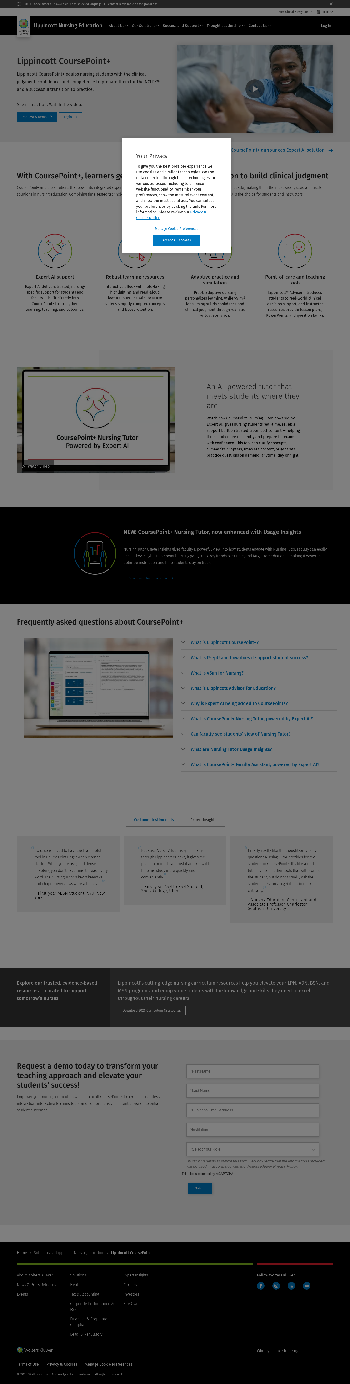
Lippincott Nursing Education (80, 1252)
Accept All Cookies (176, 240)
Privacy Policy (285, 1166)
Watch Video (255, 89)
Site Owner (133, 1303)
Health (76, 1284)
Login (70, 117)
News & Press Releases (36, 1284)
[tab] (154, 820)
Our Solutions (143, 25)
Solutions (42, 1252)
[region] (176, 195)
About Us (116, 25)
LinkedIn (291, 1286)
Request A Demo (37, 117)
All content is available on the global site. (131, 4)
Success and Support (181, 25)
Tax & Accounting (84, 1294)
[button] (225, 642)
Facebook (261, 1286)
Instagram (276, 1286)
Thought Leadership (224, 25)
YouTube (306, 1286)
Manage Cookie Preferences (176, 229)
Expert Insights (136, 1275)
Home (22, 1252)
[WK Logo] (35, 1350)
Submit (200, 1188)
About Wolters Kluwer (35, 1275)
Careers (130, 1284)
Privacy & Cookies (61, 1364)
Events (22, 1294)
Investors (131, 1294)
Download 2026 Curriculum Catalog (151, 1010)
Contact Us (258, 25)
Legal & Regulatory (86, 1334)
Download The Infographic (151, 578)
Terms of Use (28, 1364)
